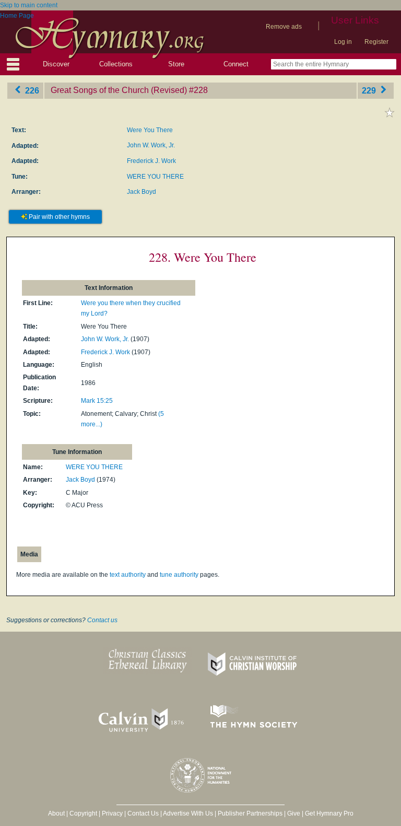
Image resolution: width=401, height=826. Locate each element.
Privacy (112, 813)
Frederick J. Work (151, 161)
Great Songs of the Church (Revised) (119, 90)
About (56, 813)
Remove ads (284, 26)
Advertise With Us (188, 813)
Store (176, 64)
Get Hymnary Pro (329, 813)
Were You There (150, 130)
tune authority (179, 574)
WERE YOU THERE (155, 176)
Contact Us (143, 813)
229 (370, 90)
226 (31, 90)
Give (293, 813)
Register (376, 41)
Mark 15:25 (97, 400)
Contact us (102, 620)
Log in (343, 41)
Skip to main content (28, 5)
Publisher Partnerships (250, 813)
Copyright (83, 813)
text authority (128, 574)
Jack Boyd (141, 191)
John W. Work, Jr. (151, 145)
